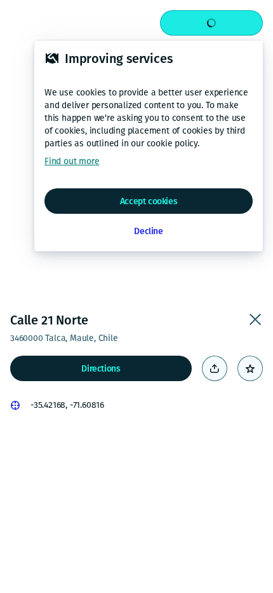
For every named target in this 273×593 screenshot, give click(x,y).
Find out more (71, 161)
